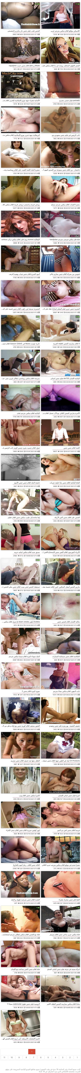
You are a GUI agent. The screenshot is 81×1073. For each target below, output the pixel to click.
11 (4, 1057)
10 (12, 1057)
